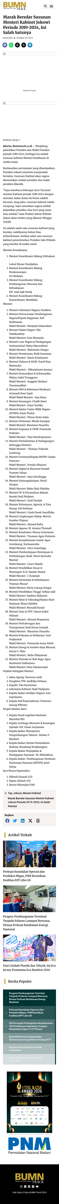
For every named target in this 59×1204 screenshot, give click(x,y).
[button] (45, 6)
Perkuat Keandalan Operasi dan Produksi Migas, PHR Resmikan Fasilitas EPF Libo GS (24, 876)
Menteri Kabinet (32, 793)
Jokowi (17, 793)
